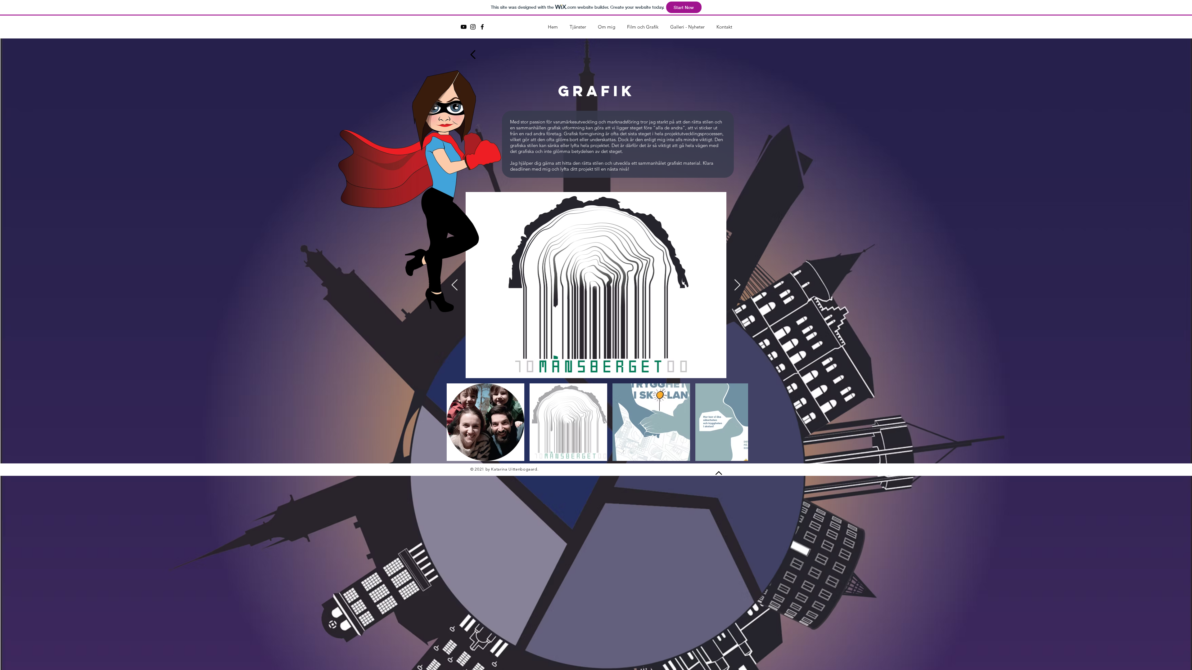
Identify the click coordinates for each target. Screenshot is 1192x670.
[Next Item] (737, 285)
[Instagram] (472, 26)
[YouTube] (463, 26)
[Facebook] (482, 26)
